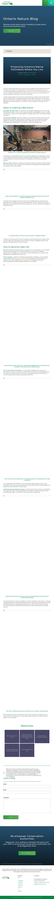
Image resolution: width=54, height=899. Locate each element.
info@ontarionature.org (40, 884)
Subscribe (11, 30)
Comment (6, 797)
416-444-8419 (46, 882)
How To (21, 74)
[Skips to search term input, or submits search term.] (45, 3)
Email (5, 789)
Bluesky (20, 891)
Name (5, 784)
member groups (19, 258)
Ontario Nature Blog (20, 19)
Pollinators (27, 74)
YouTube (20, 885)
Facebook (20, 884)
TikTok (19, 887)
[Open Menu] (51, 3)
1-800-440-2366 (38, 882)
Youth (33, 74)
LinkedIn (20, 882)
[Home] (8, 3)
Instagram (20, 880)
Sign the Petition (26, 853)
